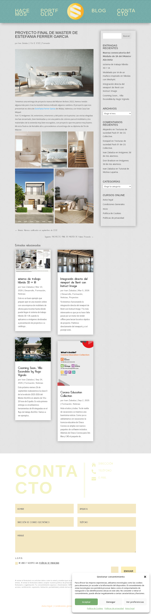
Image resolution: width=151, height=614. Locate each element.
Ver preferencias (135, 601)
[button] (145, 576)
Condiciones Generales (114, 204)
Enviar (128, 571)
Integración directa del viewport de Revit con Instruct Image (73, 281)
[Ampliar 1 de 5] (36, 135)
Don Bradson (109, 160)
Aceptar (86, 601)
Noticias (21, 294)
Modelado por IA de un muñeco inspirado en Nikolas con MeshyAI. (117, 76)
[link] (45, 109)
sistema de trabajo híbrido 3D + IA (29, 280)
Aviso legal (129, 608)
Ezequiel (107, 140)
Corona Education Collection (71, 393)
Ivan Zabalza (23, 43)
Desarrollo (29, 290)
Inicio (105, 208)
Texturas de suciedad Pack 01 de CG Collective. (115, 133)
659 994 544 (104, 473)
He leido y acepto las (39, 563)
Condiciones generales (65, 606)
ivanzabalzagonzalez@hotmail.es (115, 480)
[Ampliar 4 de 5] (49, 172)
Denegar (110, 601)
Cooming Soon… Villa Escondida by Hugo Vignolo (30, 370)
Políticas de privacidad (114, 608)
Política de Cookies (95, 608)
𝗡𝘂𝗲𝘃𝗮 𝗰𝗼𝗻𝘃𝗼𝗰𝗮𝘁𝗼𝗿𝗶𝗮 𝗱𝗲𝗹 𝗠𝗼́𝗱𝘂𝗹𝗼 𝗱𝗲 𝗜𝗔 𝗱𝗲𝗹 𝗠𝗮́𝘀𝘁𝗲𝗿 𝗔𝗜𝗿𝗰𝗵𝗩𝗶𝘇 (117, 56)
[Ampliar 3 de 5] (89, 135)
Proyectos (73, 297)
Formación (46, 43)
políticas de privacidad (49, 563)
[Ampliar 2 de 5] (63, 135)
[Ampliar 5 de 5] (89, 172)
